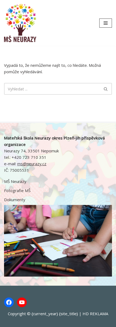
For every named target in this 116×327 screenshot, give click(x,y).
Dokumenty (14, 199)
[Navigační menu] (105, 23)
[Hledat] (106, 89)
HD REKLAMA (95, 313)
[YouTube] (22, 302)
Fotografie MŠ (17, 190)
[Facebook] (9, 302)
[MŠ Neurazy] (20, 23)
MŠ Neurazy (15, 181)
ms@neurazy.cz (31, 163)
